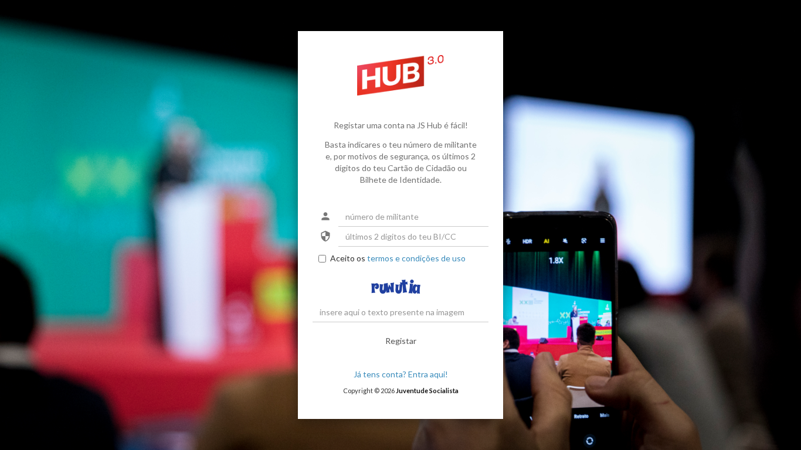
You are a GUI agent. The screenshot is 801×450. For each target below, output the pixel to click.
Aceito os (398, 258)
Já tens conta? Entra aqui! (401, 374)
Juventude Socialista (427, 390)
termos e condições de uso (416, 258)
